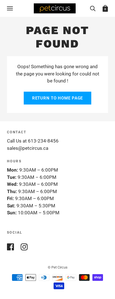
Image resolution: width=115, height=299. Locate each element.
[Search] (92, 8)
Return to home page (57, 98)
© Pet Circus (58, 267)
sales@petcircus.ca (27, 148)
